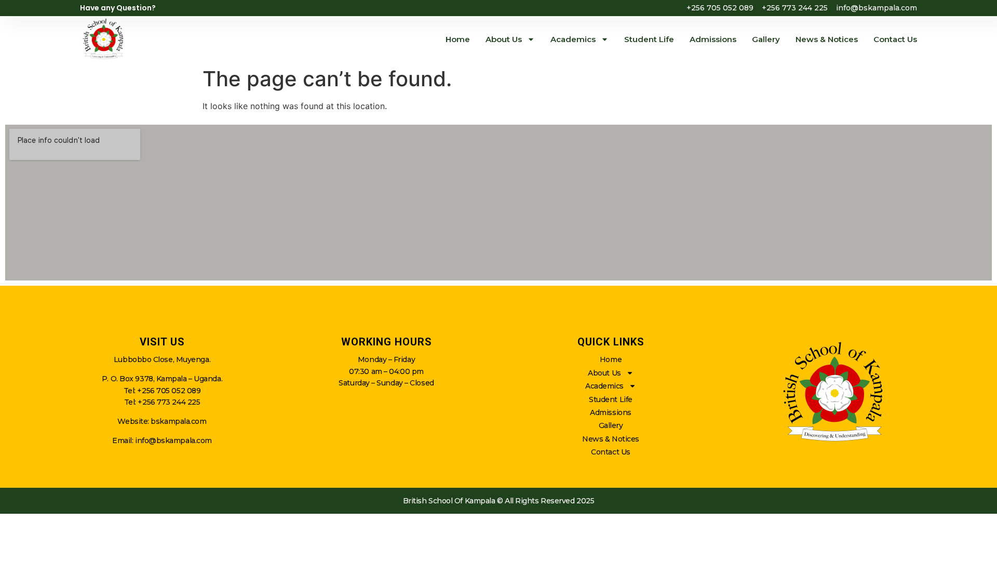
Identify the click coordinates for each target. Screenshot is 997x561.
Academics (573, 39)
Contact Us (895, 39)
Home (458, 39)
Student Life (649, 39)
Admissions (713, 39)
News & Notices (827, 39)
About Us (504, 39)
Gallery (766, 39)
